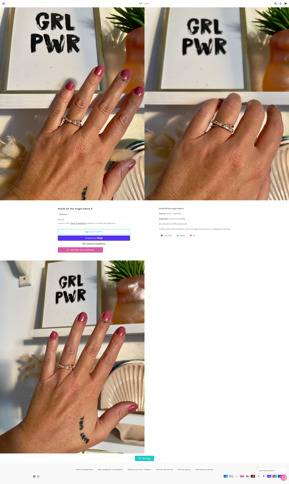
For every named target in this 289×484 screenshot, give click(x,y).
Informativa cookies (204, 470)
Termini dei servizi (164, 470)
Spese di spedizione (78, 223)
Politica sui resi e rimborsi (139, 470)
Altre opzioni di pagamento (94, 243)
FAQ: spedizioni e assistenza (110, 470)
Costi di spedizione (84, 470)
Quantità (63, 214)
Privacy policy (184, 470)
